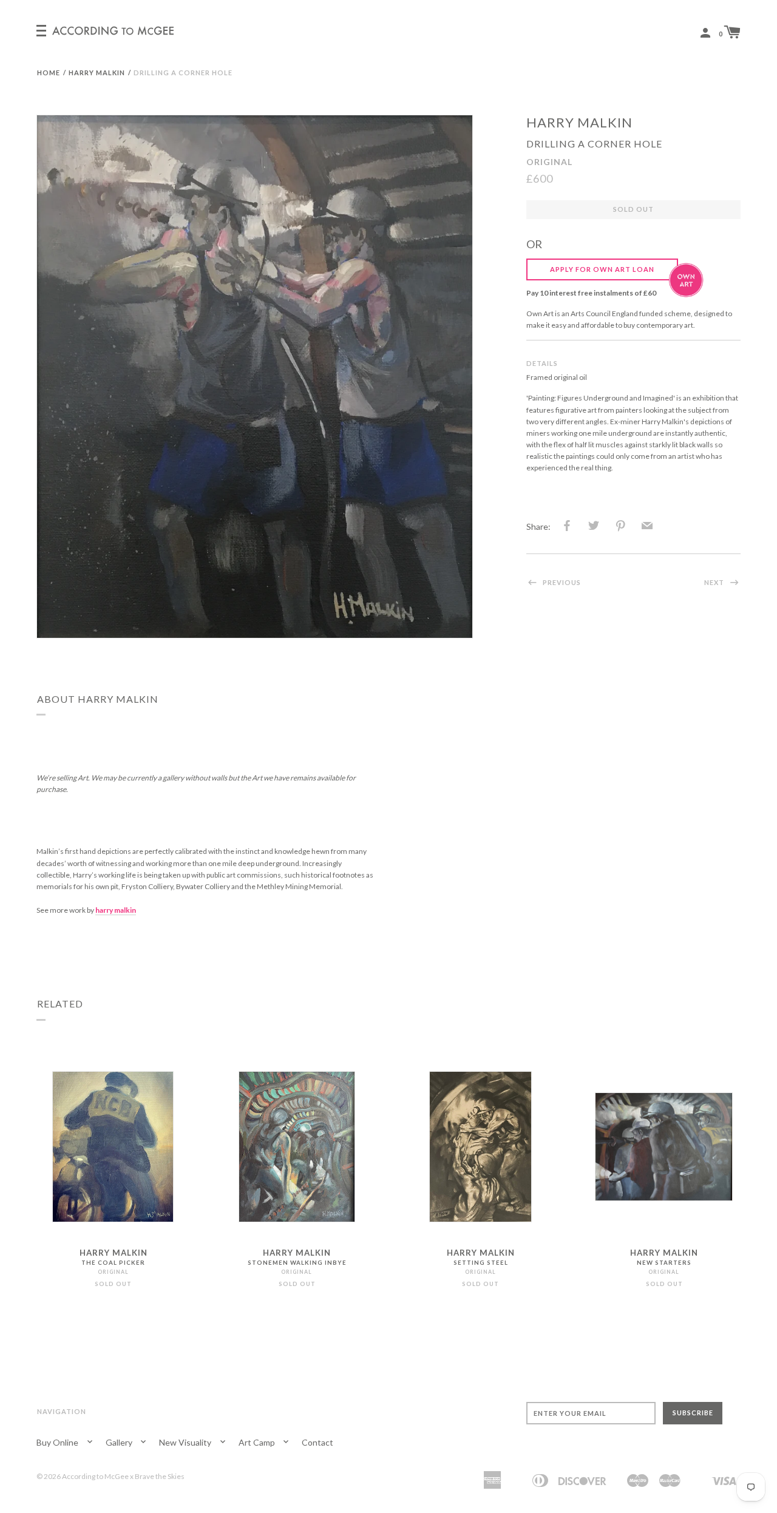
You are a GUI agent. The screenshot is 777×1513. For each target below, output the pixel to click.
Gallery (120, 1442)
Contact (317, 1442)
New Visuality (186, 1442)
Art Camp (258, 1442)
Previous (561, 582)
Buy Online (58, 1442)
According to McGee (95, 1476)
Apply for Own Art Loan (602, 269)
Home (48, 72)
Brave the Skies (160, 1476)
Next (715, 582)
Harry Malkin (97, 72)
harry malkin (579, 122)
